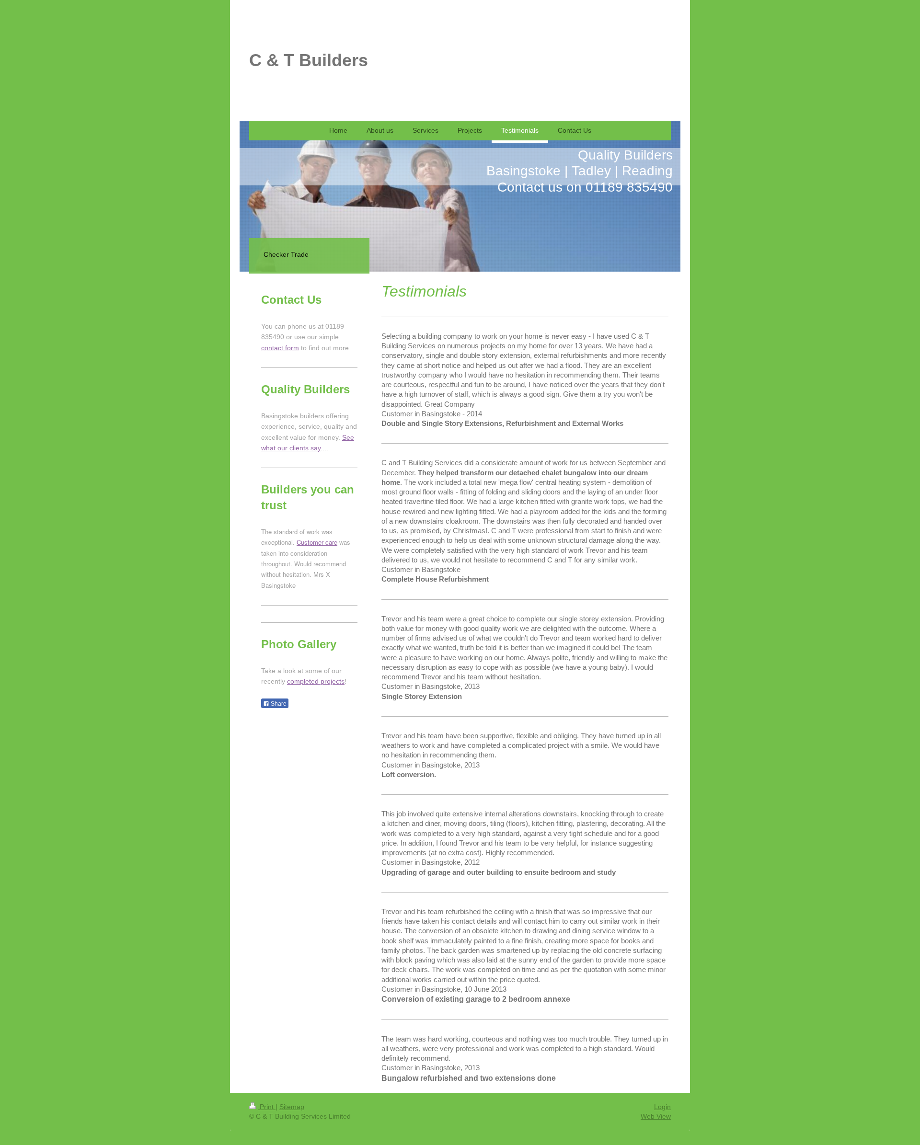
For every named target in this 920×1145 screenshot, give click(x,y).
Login (662, 1107)
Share (278, 703)
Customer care (317, 542)
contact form (280, 348)
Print (267, 1107)
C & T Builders (308, 60)
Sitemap (291, 1107)
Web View (656, 1116)
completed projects (316, 681)
